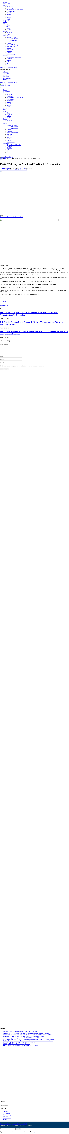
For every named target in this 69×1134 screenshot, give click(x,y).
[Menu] (0, 87)
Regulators (6, 55)
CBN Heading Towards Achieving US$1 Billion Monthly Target (20, 1045)
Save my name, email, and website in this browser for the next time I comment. (23, 366)
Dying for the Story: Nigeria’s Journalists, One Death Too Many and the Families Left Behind (28, 1034)
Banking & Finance (12, 37)
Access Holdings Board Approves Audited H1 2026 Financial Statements (22, 1038)
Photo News (6, 3)
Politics (9, 16)
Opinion (9, 17)
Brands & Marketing (12, 45)
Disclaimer (6, 76)
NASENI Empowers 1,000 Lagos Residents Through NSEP (19, 1042)
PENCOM (9, 58)
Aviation (9, 28)
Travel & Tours (7, 26)
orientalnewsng (6, 168)
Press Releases (10, 11)
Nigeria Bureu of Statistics (14, 57)
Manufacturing (11, 54)
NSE (8, 63)
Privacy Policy (7, 75)
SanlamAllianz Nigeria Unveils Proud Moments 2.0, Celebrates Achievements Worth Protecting (28, 1041)
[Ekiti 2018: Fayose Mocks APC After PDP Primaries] (33, 214)
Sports (8, 19)
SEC (8, 61)
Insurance (9, 43)
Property (9, 52)
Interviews (6, 20)
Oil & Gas (9, 32)
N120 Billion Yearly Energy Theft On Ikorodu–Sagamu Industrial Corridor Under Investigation (28, 1039)
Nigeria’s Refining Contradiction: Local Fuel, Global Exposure (20, 1031)
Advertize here (7, 78)
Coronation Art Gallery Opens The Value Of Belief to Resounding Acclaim (23, 1036)
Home (5, 2)
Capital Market (14, 38)
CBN (8, 64)
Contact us (6, 79)
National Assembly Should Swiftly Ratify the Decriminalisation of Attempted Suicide (26, 1033)
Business (5, 35)
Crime (8, 25)
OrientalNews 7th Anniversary (15, 9)
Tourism (9, 29)
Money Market (14, 40)
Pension (9, 41)
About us (5, 72)
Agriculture (10, 49)
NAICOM (9, 60)
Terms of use (6, 73)
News (4, 5)
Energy (5, 31)
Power (8, 34)
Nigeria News (10, 14)
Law (4, 23)
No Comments (21, 168)
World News (10, 12)
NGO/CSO (10, 6)
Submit (18, 1129)
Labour (9, 48)
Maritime (9, 51)
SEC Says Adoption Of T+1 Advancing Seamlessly (17, 1044)
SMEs (5, 22)
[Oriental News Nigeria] (6, 84)
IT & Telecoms (11, 46)
